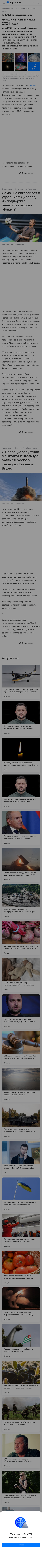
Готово (21, 1545)
